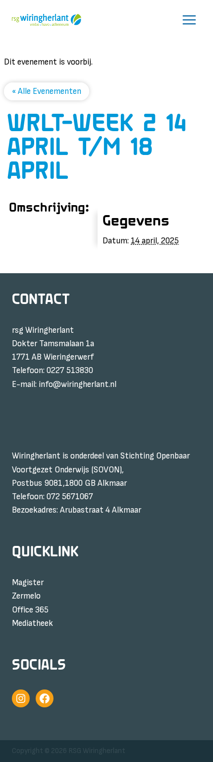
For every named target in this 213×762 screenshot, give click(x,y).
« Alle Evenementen (46, 91)
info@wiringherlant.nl (77, 384)
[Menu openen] (189, 20)
